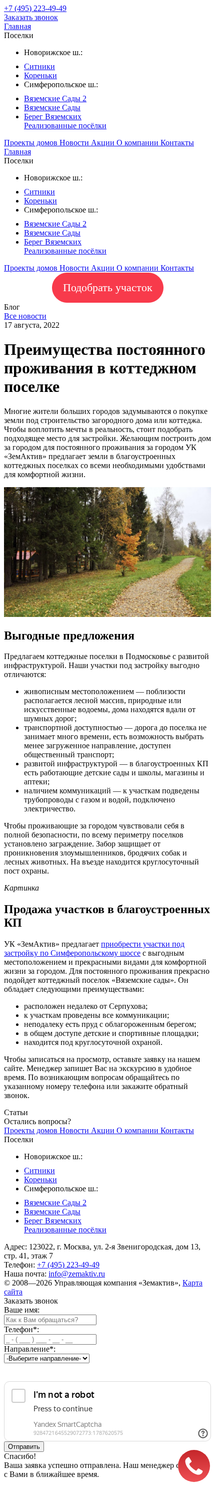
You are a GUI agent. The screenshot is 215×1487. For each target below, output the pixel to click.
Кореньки (40, 75)
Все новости (25, 316)
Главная (17, 26)
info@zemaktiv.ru (76, 1273)
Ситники (39, 66)
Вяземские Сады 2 (55, 98)
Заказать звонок (31, 17)
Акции (103, 142)
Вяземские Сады (52, 107)
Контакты (177, 142)
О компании (138, 142)
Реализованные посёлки (65, 125)
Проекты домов (32, 142)
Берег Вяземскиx (53, 116)
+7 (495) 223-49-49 (68, 1264)
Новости (75, 142)
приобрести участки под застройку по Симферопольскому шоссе (94, 948)
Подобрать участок (107, 287)
